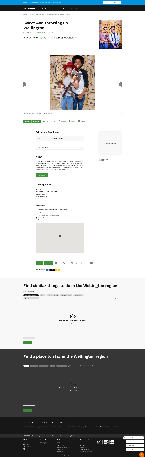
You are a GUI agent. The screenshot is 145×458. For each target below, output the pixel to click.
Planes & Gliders (78, 295)
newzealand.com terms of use (85, 428)
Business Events (84, 447)
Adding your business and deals (65, 445)
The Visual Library (84, 444)
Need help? (43, 444)
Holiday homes (43, 366)
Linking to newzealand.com (64, 447)
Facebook (28, 446)
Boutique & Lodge (61, 366)
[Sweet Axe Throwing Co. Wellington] (110, 34)
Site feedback (43, 442)
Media (81, 442)
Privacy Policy (60, 451)
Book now (27, 121)
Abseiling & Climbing (53, 295)
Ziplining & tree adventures (31, 298)
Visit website (36, 121)
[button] (48, 9)
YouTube (28, 449)
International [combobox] (116, 8)
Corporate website (84, 449)
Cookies (59, 453)
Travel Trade (83, 445)
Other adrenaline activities (31, 295)
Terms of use (60, 449)
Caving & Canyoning (66, 295)
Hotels (26, 366)
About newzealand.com (63, 444)
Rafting (42, 295)
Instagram (28, 444)
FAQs (58, 442)
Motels (52, 366)
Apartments (34, 366)
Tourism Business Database (86, 451)
